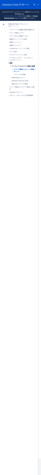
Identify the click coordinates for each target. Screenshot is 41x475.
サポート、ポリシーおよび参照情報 (21, 95)
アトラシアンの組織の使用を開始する (21, 30)
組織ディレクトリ (15, 42)
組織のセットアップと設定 (18, 39)
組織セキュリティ (15, 45)
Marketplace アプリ (18, 77)
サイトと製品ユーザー (16, 33)
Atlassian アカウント (16, 92)
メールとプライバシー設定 (12, 16)
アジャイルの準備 (19, 74)
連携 (10, 63)
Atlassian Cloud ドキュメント (18, 24)
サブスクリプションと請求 (18, 55)
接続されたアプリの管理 (20, 84)
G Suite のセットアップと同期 (19, 48)
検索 (34, 4)
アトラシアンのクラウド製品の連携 (23, 66)
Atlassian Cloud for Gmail (20, 81)
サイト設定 (13, 51)
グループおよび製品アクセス (18, 36)
